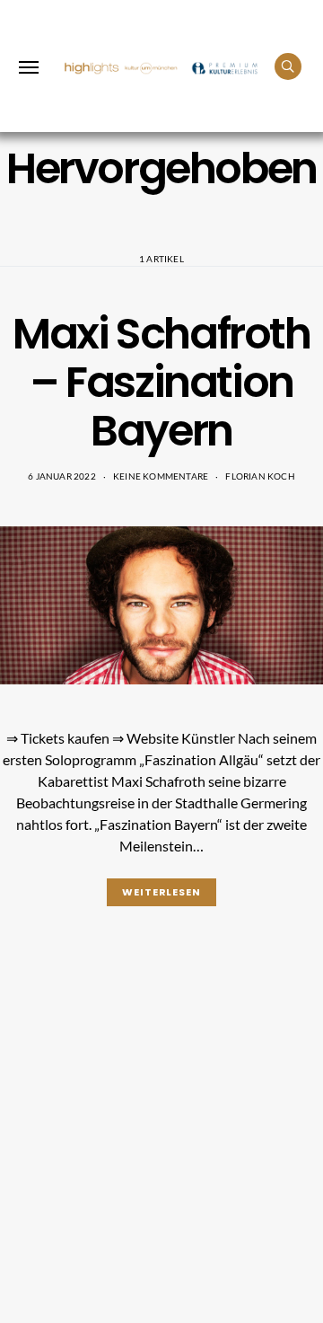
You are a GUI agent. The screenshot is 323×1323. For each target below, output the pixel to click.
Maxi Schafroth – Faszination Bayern (161, 382)
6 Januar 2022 (62, 476)
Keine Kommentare (160, 476)
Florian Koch (259, 476)
